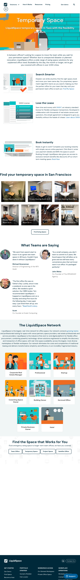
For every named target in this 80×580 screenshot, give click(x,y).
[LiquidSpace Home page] (5, 4)
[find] (74, 4)
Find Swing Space (40, 232)
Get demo (64, 5)
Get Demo (7, 571)
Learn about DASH (73, 117)
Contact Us (71, 561)
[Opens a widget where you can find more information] (71, 576)
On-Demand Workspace (46, 571)
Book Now (56, 159)
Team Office (15, 451)
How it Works (27, 5)
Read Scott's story (30, 306)
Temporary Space (31, 451)
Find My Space (68, 89)
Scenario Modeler (26, 574)
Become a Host (9, 577)
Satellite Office (63, 451)
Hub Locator (24, 577)
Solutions (13, 5)
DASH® (59, 107)
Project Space (48, 451)
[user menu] (6, 9)
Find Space (8, 574)
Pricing (47, 5)
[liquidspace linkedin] (63, 561)
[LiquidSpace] (13, 561)
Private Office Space (45, 574)
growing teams (72, 331)
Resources (38, 5)
